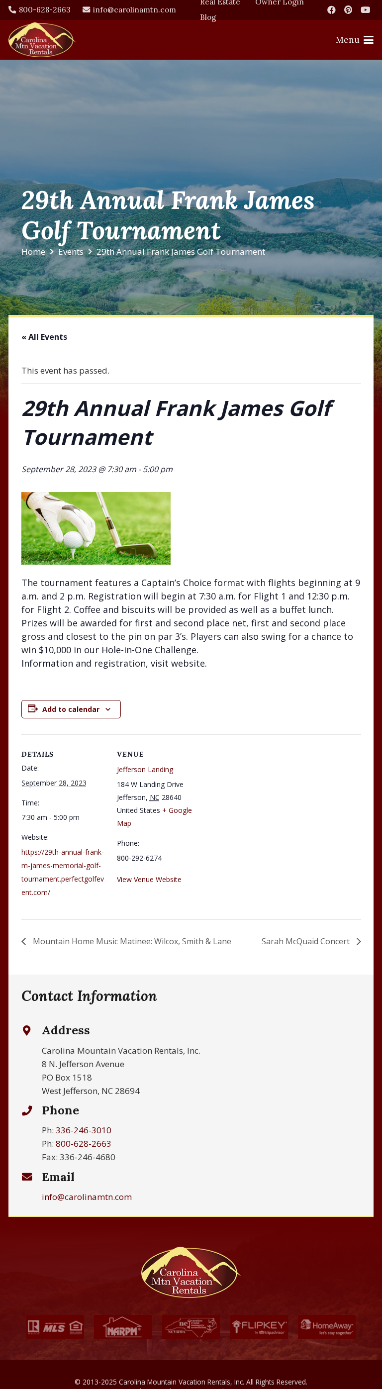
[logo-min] (42, 39)
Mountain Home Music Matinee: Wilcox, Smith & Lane (131, 941)
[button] (355, 39)
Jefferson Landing (145, 769)
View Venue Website (149, 879)
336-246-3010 (83, 1130)
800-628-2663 (83, 1143)
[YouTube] (365, 9)
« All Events (44, 336)
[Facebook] (331, 9)
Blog (208, 17)
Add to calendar (70, 709)
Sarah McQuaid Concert (307, 941)
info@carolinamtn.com (87, 1196)
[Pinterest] (348, 9)
